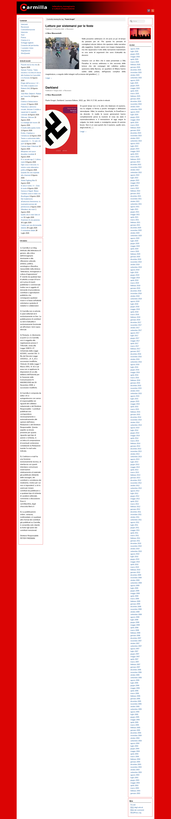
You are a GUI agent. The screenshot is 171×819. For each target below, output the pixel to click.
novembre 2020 (136, 230)
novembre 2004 (136, 735)
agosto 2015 (134, 396)
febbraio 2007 (135, 664)
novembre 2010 (136, 546)
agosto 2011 (134, 522)
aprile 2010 (134, 564)
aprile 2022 (134, 186)
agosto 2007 (134, 649)
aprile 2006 (134, 691)
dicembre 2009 (135, 575)
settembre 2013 (136, 457)
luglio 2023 (134, 146)
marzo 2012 (134, 504)
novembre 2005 (136, 704)
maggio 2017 (135, 341)
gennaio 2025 (135, 99)
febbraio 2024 (135, 128)
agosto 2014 (134, 428)
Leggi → (48, 78)
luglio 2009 (134, 588)
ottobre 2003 (134, 770)
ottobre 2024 (134, 107)
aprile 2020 (134, 249)
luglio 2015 (134, 399)
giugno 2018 (134, 307)
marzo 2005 (134, 725)
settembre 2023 (136, 141)
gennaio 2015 (135, 414)
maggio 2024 (135, 120)
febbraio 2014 (135, 443)
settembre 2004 (136, 741)
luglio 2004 (134, 746)
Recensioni (70, 29)
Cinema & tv (25, 40)
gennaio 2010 (135, 572)
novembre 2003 (136, 767)
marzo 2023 (134, 157)
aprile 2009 (134, 596)
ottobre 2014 (134, 422)
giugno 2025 (134, 86)
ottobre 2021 (134, 201)
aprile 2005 (134, 722)
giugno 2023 (134, 149)
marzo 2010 (134, 567)
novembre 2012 (136, 483)
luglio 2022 (134, 178)
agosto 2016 (134, 364)
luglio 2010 (134, 557)
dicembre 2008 (135, 607)
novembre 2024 (136, 104)
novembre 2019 (136, 262)
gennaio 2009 (135, 604)
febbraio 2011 (135, 538)
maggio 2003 (135, 783)
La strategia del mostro (29, 123)
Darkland (51, 87)
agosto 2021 (134, 207)
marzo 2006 (134, 693)
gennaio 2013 (135, 478)
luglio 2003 (134, 778)
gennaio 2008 (135, 635)
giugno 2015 (134, 401)
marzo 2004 (134, 756)
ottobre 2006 (134, 675)
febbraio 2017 (135, 349)
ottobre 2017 (134, 328)
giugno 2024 (134, 117)
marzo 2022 (134, 188)
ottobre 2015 (134, 391)
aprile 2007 (134, 659)
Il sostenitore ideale (28, 230)
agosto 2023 (134, 143)
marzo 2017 (134, 346)
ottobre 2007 (134, 643)
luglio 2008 (134, 620)
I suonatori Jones (27, 48)
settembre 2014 (136, 425)
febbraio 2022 (135, 191)
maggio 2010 (135, 562)
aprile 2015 (134, 407)
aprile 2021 (134, 217)
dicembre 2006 (135, 670)
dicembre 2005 (135, 701)
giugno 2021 (134, 212)
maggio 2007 (135, 657)
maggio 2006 (135, 688)
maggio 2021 (135, 214)
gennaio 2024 (135, 130)
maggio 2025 (135, 88)
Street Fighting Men (28, 180)
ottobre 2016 (134, 359)
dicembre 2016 (135, 354)
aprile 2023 (134, 154)
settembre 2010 (136, 551)
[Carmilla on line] (85, 8)
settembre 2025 (136, 78)
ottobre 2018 (134, 296)
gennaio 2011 (135, 541)
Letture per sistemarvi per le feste (69, 26)
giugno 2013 (134, 464)
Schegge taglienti (27, 43)
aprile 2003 (134, 785)
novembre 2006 (136, 672)
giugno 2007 (134, 654)
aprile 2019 (134, 280)
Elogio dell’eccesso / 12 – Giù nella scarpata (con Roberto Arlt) (30, 85)
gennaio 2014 (135, 446)
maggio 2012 (135, 499)
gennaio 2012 (135, 509)
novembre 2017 (136, 325)
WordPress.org (135, 813)
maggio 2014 (135, 435)
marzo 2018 (134, 314)
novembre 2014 (136, 420)
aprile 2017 (134, 343)
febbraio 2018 (135, 317)
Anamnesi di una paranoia (30, 220)
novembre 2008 (136, 609)
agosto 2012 (134, 491)
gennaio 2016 (135, 383)
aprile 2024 (134, 122)
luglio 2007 (134, 651)
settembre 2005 (136, 709)
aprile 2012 (134, 501)
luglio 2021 (134, 209)
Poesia (23, 37)
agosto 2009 (134, 585)
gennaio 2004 (135, 762)
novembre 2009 (136, 578)
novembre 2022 (136, 167)
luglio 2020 (134, 241)
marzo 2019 (134, 283)
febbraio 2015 (135, 412)
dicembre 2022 (135, 165)
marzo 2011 (134, 535)
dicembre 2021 (135, 196)
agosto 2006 (134, 680)
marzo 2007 (134, 662)
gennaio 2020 (135, 257)
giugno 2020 (134, 243)
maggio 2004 (135, 751)
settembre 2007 (136, 646)
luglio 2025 (134, 83)
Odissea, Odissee (27, 117)
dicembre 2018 (135, 291)
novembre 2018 (136, 293)
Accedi (132, 805)
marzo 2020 (134, 251)
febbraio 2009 (135, 601)
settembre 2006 (136, 678)
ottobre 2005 (134, 706)
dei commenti (137, 810)
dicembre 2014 (135, 417)
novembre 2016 (136, 357)
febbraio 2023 (135, 159)
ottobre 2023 (134, 138)
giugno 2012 (134, 496)
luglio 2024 (134, 115)
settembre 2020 (136, 236)
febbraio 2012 (135, 507)
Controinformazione (28, 30)
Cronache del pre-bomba (30, 45)
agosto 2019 (134, 270)
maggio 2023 (135, 151)
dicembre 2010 (135, 543)
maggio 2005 (135, 720)
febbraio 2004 (135, 759)
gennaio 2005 (135, 730)
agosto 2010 (134, 554)
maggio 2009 (135, 593)
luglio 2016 (134, 367)
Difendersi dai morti (28, 209)
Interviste (24, 32)
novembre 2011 (135, 514)
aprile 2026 (134, 59)
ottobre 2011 (134, 517)
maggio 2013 (135, 467)
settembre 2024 (136, 109)
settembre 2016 (136, 362)
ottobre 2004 (134, 738)
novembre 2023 (136, 136)
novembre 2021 (136, 199)
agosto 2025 (134, 80)
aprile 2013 (134, 470)
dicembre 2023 (135, 133)
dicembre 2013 (135, 449)
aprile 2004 (134, 754)
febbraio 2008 (135, 633)
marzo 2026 (134, 62)
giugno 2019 (134, 275)
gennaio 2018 (135, 320)
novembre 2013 (136, 451)
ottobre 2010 (134, 549)
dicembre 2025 (135, 70)
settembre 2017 (136, 330)
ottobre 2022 (134, 170)
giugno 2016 (134, 370)
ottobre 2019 (134, 264)
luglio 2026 (134, 51)
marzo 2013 (134, 472)
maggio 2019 (135, 278)
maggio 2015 (135, 404)
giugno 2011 (134, 528)
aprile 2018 (134, 312)
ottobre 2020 (134, 233)
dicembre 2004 (135, 733)
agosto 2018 (134, 301)
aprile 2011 (134, 533)
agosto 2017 (134, 333)
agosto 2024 (134, 112)
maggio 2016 (135, 372)
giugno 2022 (134, 180)
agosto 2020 (134, 238)
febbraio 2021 (135, 222)
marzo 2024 (134, 125)
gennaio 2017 (135, 351)
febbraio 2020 (135, 254)
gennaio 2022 (135, 193)
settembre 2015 (136, 393)
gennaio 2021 (135, 225)
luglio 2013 (134, 462)
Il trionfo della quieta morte (30, 128)
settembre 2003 (136, 772)
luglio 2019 (134, 272)
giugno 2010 (134, 559)
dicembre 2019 (135, 259)
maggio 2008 (135, 625)
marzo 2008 (134, 630)
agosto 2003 (134, 775)
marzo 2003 (134, 788)
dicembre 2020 (135, 228)
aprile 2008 (134, 628)
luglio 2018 (134, 304)
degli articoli (136, 807)
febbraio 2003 (135, 791)
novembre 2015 (136, 388)
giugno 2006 (134, 685)
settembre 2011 (136, 520)
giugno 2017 (134, 338)
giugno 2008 (134, 622)
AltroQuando (25, 53)
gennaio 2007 (135, 667)
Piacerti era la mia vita (29, 65)
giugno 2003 (134, 780)
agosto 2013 (134, 459)
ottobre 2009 (134, 580)
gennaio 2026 (135, 67)
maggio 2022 (135, 183)
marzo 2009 (134, 599)
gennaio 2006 (135, 699)
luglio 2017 (134, 336)
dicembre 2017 (135, 322)
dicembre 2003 (135, 764)
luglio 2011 (134, 525)
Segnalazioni (25, 51)
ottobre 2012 (134, 485)
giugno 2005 (134, 717)
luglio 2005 (134, 714)
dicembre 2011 (135, 512)
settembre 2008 (136, 614)
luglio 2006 (134, 683)
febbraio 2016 (135, 380)
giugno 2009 (134, 591)
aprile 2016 (134, 375)
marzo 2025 (134, 93)
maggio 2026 (135, 57)
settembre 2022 (136, 172)
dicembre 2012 (135, 480)
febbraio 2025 (135, 96)
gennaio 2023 (135, 162)
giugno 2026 (134, 54)
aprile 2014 (134, 438)
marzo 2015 (134, 409)
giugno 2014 (134, 433)
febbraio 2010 (135, 570)
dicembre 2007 (135, 638)
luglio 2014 (134, 430)
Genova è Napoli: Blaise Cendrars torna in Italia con (30, 193)
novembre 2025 (136, 72)
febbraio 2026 (135, 65)
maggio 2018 (135, 309)
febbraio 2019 (135, 286)
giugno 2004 (134, 749)
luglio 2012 (134, 493)
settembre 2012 (136, 488)
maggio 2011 (135, 530)
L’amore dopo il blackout (29, 146)
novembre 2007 (136, 641)
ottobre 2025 (134, 75)
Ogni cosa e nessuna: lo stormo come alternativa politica (30, 167)
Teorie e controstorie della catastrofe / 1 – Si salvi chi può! (30, 141)
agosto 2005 (134, 712)
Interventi (24, 24)
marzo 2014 (134, 441)
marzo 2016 (134, 378)
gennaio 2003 (135, 793)
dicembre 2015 (135, 386)
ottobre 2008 (134, 612)
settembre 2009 (136, 583)
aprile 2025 (134, 91)
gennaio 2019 (135, 288)
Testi (22, 35)
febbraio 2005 (135, 728)
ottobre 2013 (134, 454)
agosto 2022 (134, 175)
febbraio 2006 (135, 696)
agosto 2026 (134, 49)
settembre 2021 (136, 204)
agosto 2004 (134, 743)
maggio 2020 (135, 246)
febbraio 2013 (135, 475)
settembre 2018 (136, 299)
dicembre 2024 (135, 101)
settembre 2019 (136, 267)
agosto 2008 (134, 617)
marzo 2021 (134, 220)
